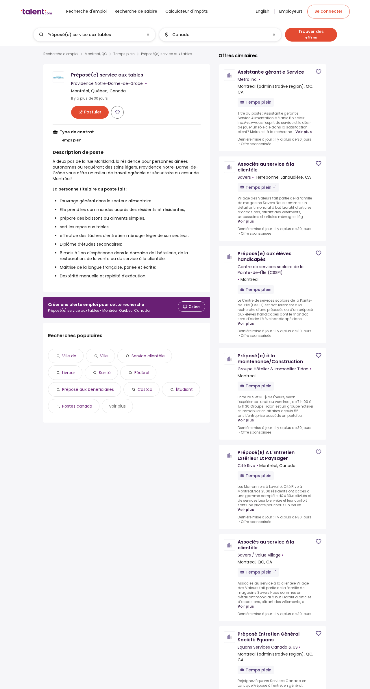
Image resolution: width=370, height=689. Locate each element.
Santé (105, 373)
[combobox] (94, 34)
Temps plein (124, 54)
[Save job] (117, 112)
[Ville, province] (215, 34)
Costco (145, 389)
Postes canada (77, 406)
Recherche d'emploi (60, 54)
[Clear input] (148, 34)
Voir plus (117, 406)
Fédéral (141, 373)
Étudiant (184, 389)
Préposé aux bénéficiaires (88, 389)
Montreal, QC (96, 54)
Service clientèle (148, 356)
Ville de (69, 356)
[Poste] (89, 34)
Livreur (68, 373)
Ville (104, 356)
